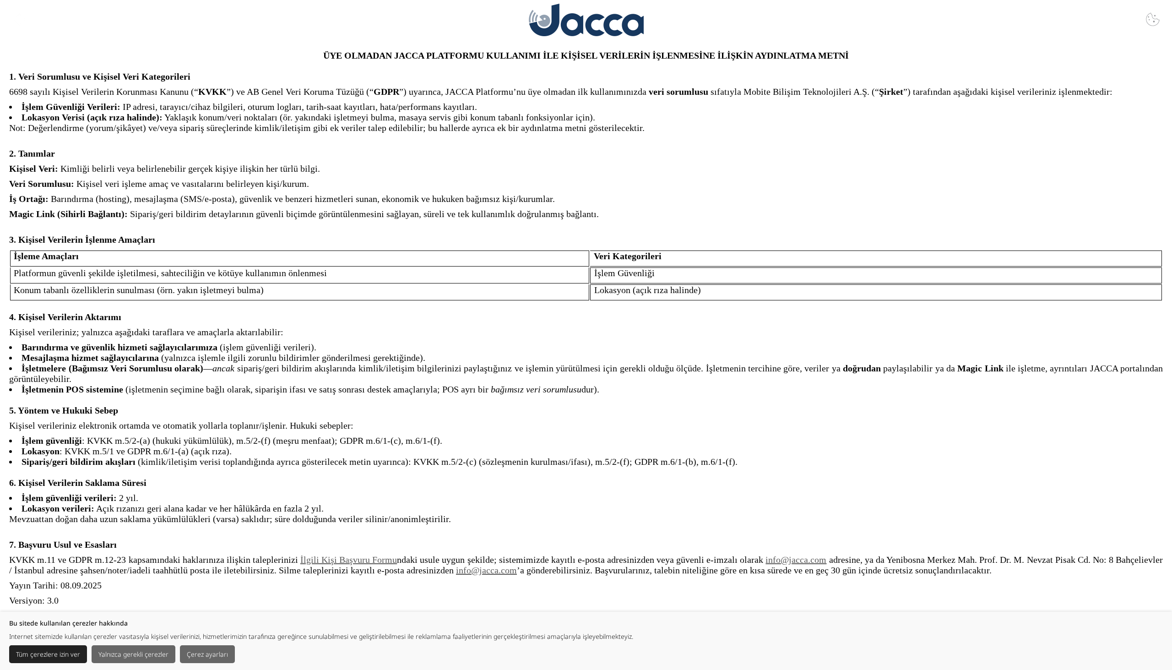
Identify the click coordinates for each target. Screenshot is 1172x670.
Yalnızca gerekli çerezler (133, 654)
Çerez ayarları (207, 654)
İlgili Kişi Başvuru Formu (348, 560)
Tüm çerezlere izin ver (48, 654)
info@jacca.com (795, 560)
